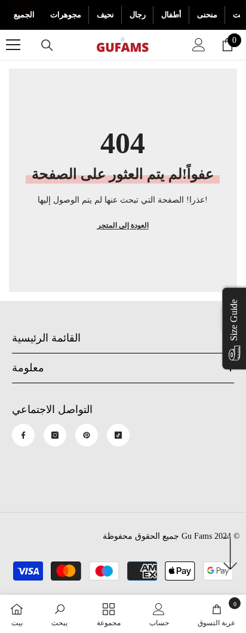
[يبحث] (47, 45)
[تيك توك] (118, 435)
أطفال (171, 14)
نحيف (105, 14)
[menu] (13, 45)
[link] (59, 614)
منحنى (207, 14)
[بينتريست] (86, 435)
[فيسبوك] (23, 435)
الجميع (24, 14)
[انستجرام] (55, 435)
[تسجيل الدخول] (198, 44)
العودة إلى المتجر (123, 225)
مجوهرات (65, 14)
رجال (138, 14)
